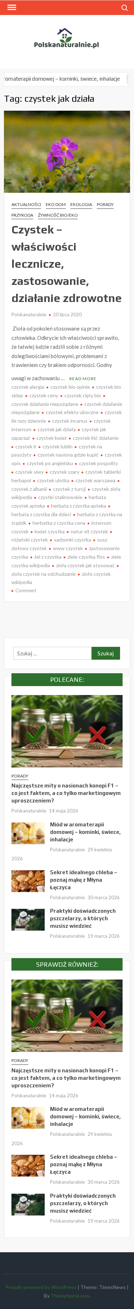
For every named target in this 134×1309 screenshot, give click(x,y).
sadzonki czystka (72, 540)
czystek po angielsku (50, 463)
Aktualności (26, 204)
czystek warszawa (95, 480)
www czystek (68, 548)
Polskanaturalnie (28, 314)
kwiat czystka (50, 531)
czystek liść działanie (96, 438)
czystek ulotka (53, 480)
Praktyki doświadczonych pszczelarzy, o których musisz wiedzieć (83, 918)
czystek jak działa (57, 429)
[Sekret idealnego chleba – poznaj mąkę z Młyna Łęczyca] (121, 78)
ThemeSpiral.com (70, 1296)
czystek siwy (29, 472)
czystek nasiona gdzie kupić (68, 455)
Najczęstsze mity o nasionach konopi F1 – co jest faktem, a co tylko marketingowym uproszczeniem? (66, 793)
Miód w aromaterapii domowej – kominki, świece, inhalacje (85, 831)
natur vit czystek (89, 531)
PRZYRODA (22, 215)
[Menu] (11, 7)
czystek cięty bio (82, 395)
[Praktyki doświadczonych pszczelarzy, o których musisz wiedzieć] (28, 919)
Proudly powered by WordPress (40, 1287)
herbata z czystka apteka (78, 506)
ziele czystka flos (86, 557)
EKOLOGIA (81, 204)
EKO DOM (56, 204)
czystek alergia (27, 387)
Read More (82, 378)
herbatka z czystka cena (59, 523)
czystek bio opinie (70, 387)
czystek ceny (43, 395)
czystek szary (64, 472)
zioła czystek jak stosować (85, 565)
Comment (25, 590)
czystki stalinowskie (60, 497)
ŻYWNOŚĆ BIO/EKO (58, 215)
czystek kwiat (51, 438)
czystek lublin (58, 446)
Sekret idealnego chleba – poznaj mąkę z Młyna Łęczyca (83, 879)
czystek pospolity (98, 463)
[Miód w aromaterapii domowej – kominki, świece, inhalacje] (28, 832)
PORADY (105, 204)
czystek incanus (70, 421)
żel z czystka (47, 557)
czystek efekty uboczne (72, 412)
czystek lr (25, 446)
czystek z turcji (69, 489)
